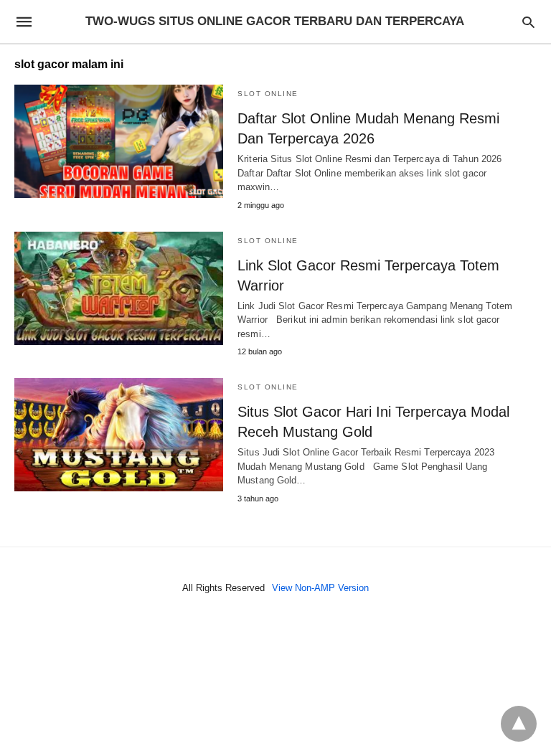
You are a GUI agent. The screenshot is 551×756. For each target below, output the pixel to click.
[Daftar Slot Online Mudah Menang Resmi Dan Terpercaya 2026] (118, 141)
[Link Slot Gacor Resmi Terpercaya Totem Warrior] (118, 288)
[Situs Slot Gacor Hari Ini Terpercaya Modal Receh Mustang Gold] (118, 434)
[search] (528, 22)
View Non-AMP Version (320, 587)
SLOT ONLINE (267, 94)
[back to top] (519, 724)
